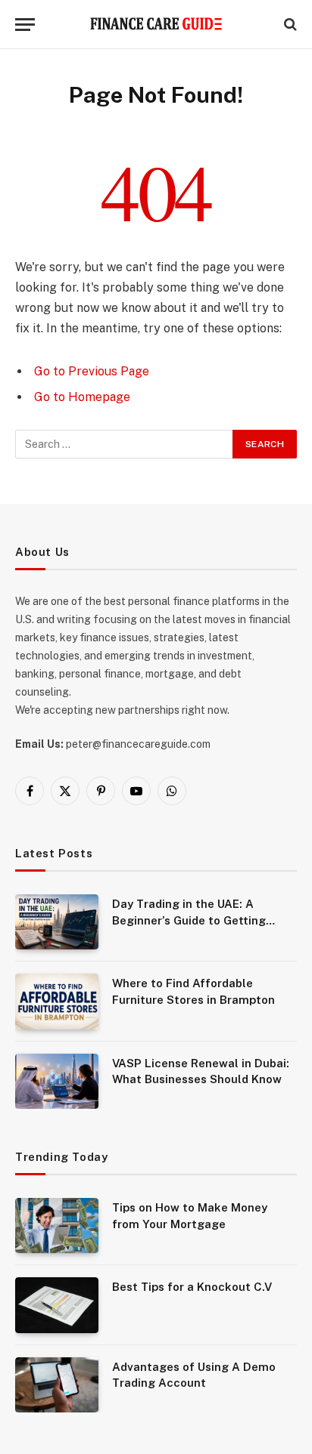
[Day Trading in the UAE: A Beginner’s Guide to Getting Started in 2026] (56, 921)
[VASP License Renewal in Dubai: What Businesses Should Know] (56, 1081)
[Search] (289, 25)
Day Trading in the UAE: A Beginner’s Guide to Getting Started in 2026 (189, 920)
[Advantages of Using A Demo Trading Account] (56, 1384)
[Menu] (25, 25)
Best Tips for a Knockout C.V (192, 1286)
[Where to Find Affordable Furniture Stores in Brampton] (56, 1001)
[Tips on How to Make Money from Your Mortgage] (56, 1225)
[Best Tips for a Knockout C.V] (56, 1304)
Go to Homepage (82, 397)
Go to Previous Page (91, 371)
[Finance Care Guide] (156, 24)
